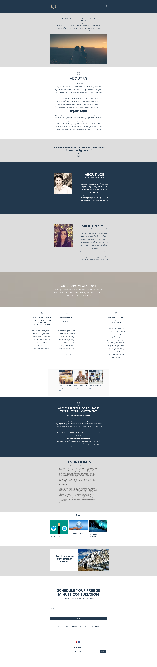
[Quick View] (81, 377)
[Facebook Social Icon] (79, 642)
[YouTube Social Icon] (76, 642)
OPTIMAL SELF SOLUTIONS (64, 6)
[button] (106, 6)
